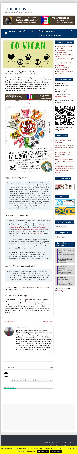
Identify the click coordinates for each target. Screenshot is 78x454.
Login (51, 367)
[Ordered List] (22, 380)
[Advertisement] (39, 417)
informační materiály (36, 233)
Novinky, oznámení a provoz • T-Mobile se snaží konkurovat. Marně (64, 161)
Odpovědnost (51, 31)
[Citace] (28, 380)
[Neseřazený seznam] (25, 380)
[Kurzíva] (15, 380)
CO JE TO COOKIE (55, 451)
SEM (28, 103)
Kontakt (57, 35)
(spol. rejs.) (61, 291)
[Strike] (20, 380)
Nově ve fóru (61, 135)
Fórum (40, 31)
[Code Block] (30, 380)
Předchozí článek (9, 322)
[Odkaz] (33, 380)
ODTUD (20, 289)
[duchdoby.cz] (5, 33)
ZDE (32, 287)
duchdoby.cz (18, 8)
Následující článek (46, 322)
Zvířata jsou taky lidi (43, 227)
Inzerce (41, 35)
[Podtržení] (17, 380)
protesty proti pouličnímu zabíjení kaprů (28, 229)
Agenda (49, 35)
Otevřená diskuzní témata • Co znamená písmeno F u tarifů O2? (64, 147)
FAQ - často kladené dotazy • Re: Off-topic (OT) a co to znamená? (64, 154)
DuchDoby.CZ (25, 302)
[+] (39, 380)
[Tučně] (12, 380)
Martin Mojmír (23, 74)
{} (36, 380)
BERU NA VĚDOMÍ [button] (43, 451)
